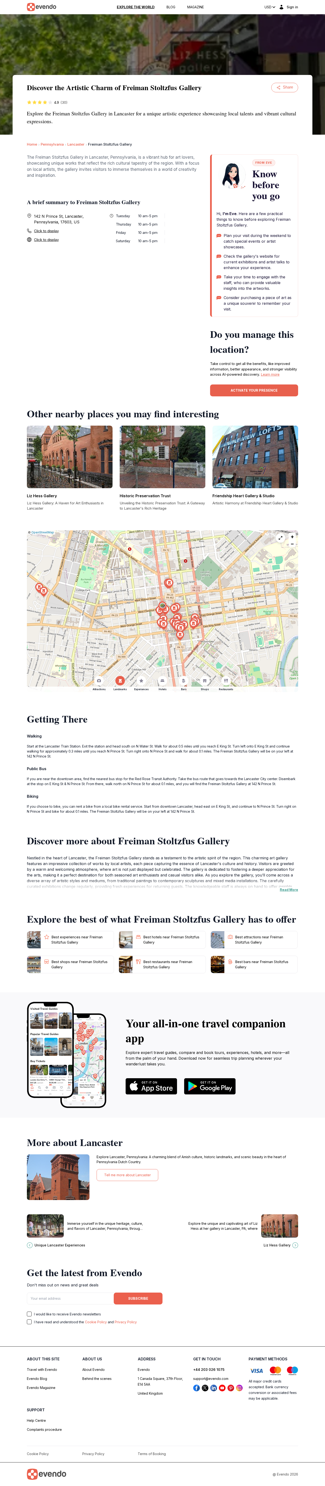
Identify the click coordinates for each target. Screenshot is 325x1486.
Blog (171, 7)
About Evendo (93, 1370)
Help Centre (36, 1420)
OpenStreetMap (42, 532)
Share (288, 87)
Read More (289, 890)
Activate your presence (254, 390)
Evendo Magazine (41, 1388)
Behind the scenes (97, 1379)
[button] (162, 606)
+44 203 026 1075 (209, 1370)
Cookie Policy (96, 1322)
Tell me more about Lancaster (127, 1175)
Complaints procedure (44, 1429)
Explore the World (136, 7)
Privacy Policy (126, 1322)
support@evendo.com (210, 1379)
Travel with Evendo (42, 1370)
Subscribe (138, 1298)
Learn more (270, 374)
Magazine (195, 7)
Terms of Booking (152, 1454)
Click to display (46, 231)
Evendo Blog (37, 1379)
